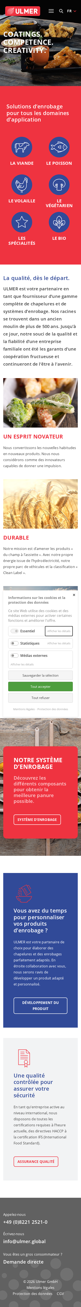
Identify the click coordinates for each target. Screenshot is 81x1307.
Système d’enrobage (37, 819)
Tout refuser (41, 698)
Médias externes (34, 655)
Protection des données (32, 1293)
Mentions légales (40, 1287)
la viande (21, 163)
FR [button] (69, 11)
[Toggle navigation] (51, 11)
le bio (59, 238)
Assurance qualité (35, 1161)
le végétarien (59, 203)
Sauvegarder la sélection (40, 675)
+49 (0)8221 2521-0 (25, 1222)
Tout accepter (40, 686)
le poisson (59, 163)
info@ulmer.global (24, 1241)
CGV (60, 1293)
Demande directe (23, 1262)
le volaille (21, 201)
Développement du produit (40, 1005)
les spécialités (21, 240)
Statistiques (30, 643)
